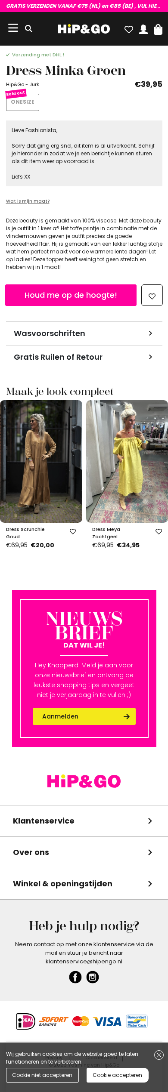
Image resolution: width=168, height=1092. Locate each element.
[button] (158, 27)
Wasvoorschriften (49, 333)
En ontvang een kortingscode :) (84, 5)
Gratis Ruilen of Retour (58, 357)
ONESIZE (22, 101)
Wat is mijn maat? (28, 201)
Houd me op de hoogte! (71, 295)
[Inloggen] (143, 27)
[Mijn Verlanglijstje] (128, 27)
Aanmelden (60, 716)
